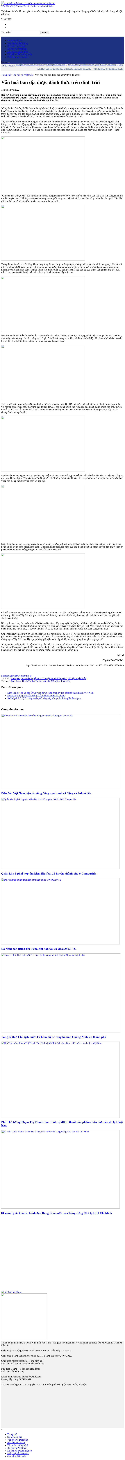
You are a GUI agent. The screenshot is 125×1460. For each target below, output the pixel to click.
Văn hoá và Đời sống (17, 43)
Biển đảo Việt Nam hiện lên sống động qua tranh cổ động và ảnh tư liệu (46, 793)
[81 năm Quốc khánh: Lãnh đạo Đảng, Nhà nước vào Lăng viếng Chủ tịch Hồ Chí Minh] (60, 1207)
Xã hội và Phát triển (17, 48)
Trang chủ (6, 75)
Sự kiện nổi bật (14, 40)
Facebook (6, 675)
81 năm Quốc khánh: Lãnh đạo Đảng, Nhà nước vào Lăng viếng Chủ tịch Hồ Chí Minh (56, 1213)
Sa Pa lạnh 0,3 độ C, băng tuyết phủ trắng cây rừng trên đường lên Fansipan (44, 698)
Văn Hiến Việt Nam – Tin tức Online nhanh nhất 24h (27, 6)
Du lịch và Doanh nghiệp (19, 54)
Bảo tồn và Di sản (16, 46)
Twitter (14, 675)
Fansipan (15, 678)
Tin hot (31, 681)
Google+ (22, 675)
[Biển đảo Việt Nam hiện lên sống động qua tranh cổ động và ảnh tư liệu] (60, 788)
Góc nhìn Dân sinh (16, 1456)
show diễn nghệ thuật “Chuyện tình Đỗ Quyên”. (44, 678)
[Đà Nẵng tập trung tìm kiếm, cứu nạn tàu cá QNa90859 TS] (60, 943)
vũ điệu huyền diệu (77, 678)
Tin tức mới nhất (43, 681)
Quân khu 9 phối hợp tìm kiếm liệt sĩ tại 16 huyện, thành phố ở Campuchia (48, 873)
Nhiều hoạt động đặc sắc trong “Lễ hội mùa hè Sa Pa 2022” (36, 695)
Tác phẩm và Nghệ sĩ (17, 51)
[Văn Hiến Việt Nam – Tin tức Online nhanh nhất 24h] (28, 3)
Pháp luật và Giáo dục (18, 57)
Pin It (28, 675)
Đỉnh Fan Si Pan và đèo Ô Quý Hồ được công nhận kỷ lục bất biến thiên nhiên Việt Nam (50, 693)
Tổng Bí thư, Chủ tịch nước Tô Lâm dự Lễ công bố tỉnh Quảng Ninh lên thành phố (53, 1037)
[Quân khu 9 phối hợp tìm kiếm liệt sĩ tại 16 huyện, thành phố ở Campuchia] (60, 868)
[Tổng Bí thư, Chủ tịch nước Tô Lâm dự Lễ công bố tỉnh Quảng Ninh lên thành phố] (60, 1031)
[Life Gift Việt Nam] (11, 1292)
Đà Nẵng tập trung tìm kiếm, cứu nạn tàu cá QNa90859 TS (38, 948)
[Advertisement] (62, 1254)
